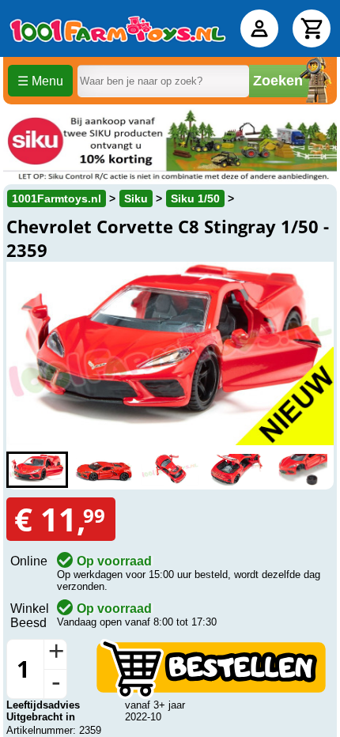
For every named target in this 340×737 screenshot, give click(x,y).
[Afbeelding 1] (37, 470)
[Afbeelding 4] (236, 470)
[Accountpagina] (259, 28)
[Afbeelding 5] (303, 470)
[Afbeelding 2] (103, 470)
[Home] (117, 28)
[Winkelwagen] (312, 28)
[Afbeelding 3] (170, 470)
